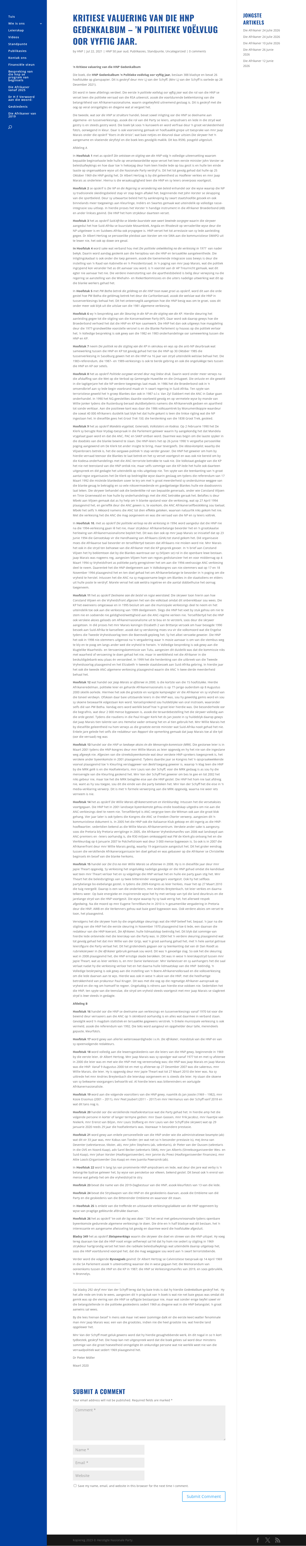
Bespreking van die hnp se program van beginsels (20, 76)
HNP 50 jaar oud (117, 51)
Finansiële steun (21, 65)
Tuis (11, 17)
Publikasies (17, 51)
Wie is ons (16, 23)
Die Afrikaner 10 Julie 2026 (261, 43)
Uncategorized (175, 51)
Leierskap (16, 30)
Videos (13, 37)
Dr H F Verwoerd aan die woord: (21, 98)
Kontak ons (17, 58)
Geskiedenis (18, 107)
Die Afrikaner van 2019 (22, 115)
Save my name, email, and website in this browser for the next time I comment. (133, 1486)
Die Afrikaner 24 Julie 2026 (261, 30)
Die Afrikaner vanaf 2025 (19, 89)
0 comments (197, 51)
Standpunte (17, 44)
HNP (80, 51)
